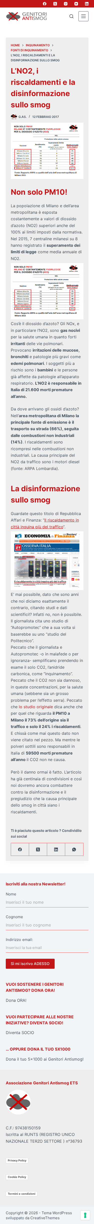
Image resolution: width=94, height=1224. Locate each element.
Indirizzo (13, 939)
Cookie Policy (17, 1177)
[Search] (71, 16)
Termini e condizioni (21, 1193)
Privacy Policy (17, 1160)
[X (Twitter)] (55, 4)
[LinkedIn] (86, 4)
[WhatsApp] (74, 849)
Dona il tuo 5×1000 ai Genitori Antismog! (44, 1059)
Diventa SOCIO (20, 1032)
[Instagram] (65, 4)
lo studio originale (36, 706)
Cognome (14, 916)
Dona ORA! (16, 1000)
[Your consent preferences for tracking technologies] (85, 1215)
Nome (11, 894)
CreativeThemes (45, 1217)
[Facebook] (44, 4)
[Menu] (83, 16)
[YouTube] (76, 4)
